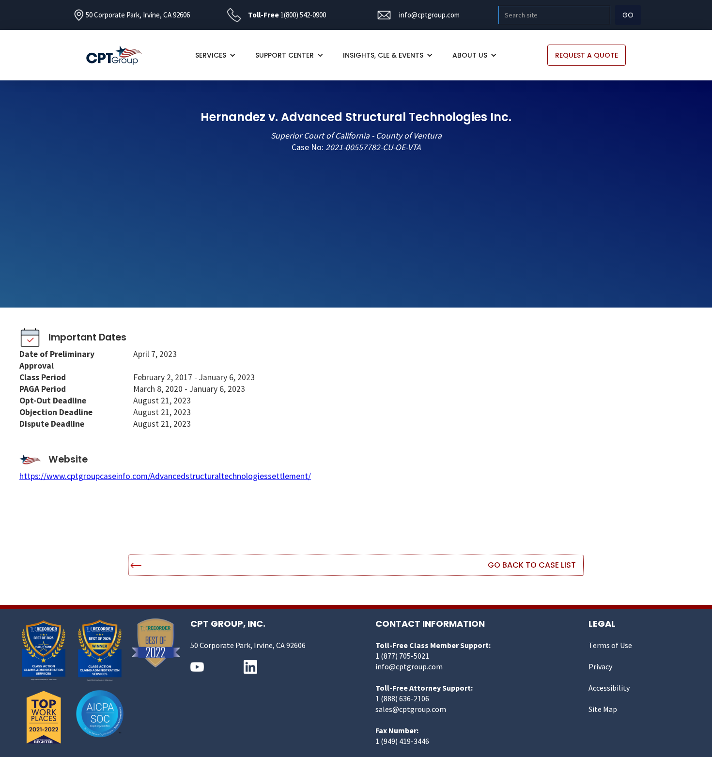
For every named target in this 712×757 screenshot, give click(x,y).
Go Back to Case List (532, 565)
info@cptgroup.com (429, 14)
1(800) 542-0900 (303, 14)
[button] (216, 55)
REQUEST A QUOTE (586, 55)
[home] (119, 55)
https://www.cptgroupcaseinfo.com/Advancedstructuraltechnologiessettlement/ (165, 476)
